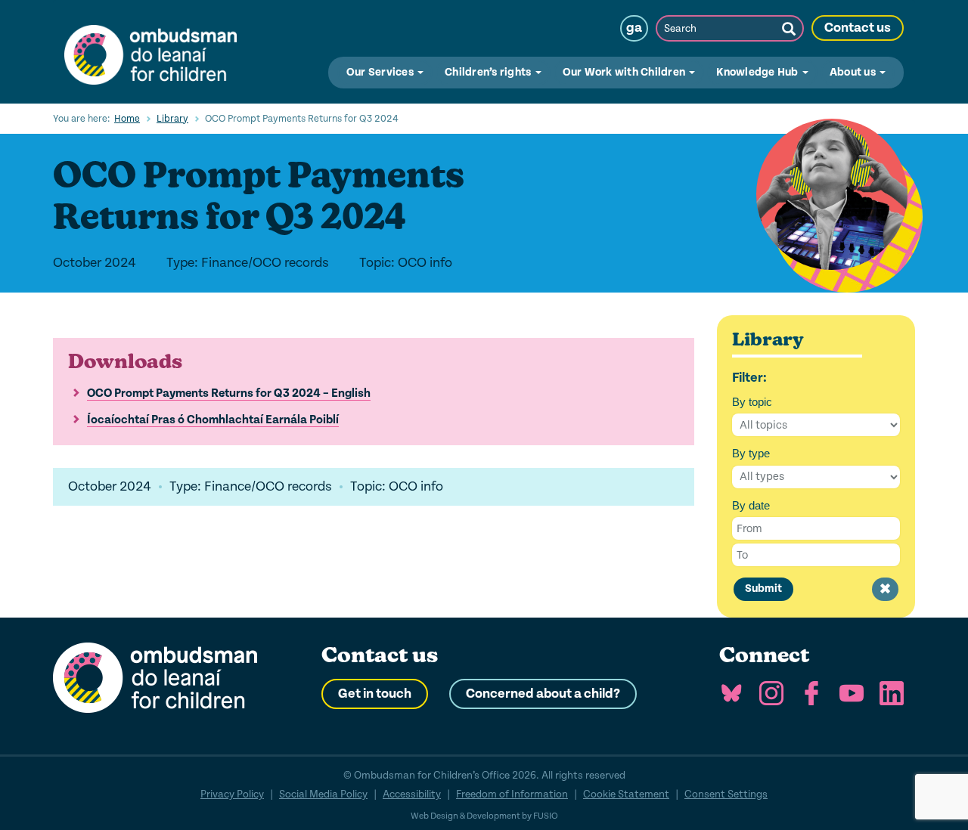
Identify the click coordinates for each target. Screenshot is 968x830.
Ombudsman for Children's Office (150, 51)
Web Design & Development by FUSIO (484, 816)
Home (127, 118)
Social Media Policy (323, 794)
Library (172, 118)
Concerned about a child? (543, 693)
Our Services (381, 72)
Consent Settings (726, 794)
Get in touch (374, 693)
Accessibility (412, 794)
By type (751, 453)
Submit (763, 588)
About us (854, 72)
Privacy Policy (232, 794)
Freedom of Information (512, 794)
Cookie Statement (626, 794)
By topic (752, 401)
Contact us (857, 28)
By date (751, 505)
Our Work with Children (625, 72)
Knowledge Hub (758, 72)
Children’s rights (489, 72)
